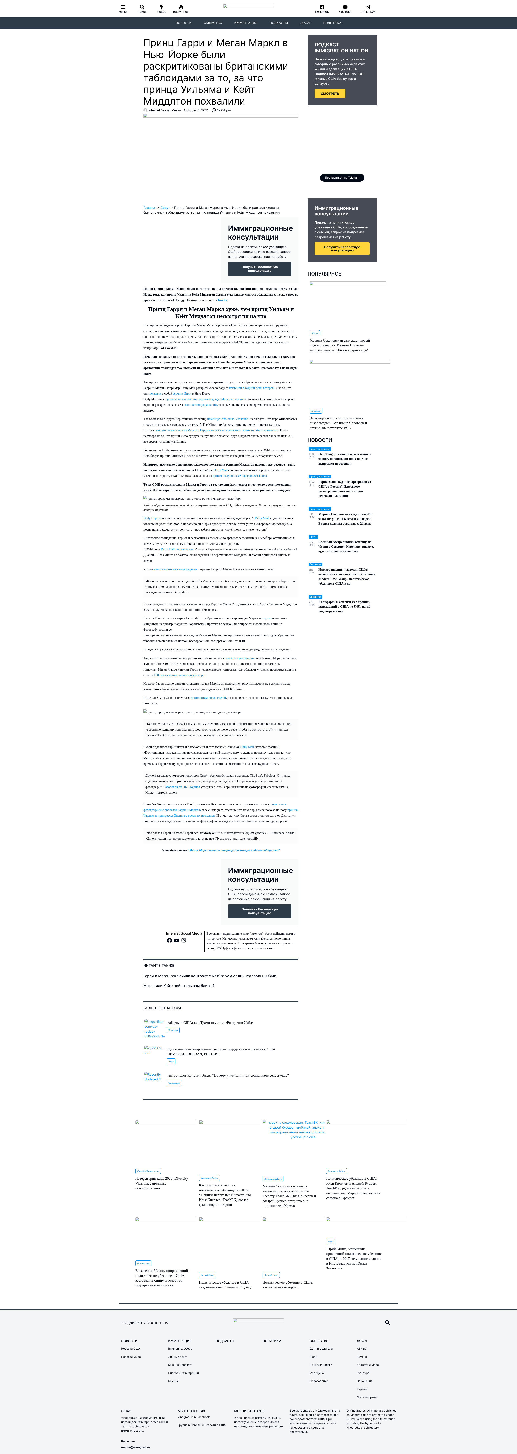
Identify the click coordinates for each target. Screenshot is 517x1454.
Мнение (173, 1381)
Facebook (322, 12)
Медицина (317, 1373)
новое (161, 11)
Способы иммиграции (148, 1171)
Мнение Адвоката (180, 1364)
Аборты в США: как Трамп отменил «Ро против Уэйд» (211, 1023)
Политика (332, 22)
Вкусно (362, 1356)
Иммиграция (245, 22)
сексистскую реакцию (240, 658)
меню (123, 11)
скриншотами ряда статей (208, 697)
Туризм (362, 1389)
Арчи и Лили (182, 393)
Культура (315, 411)
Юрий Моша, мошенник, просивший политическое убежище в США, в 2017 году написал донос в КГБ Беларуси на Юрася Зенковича (354, 1258)
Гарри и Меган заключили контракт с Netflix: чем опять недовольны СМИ (210, 976)
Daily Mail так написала (177, 549)
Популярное (324, 274)
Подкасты (279, 22)
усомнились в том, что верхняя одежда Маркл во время (205, 399)
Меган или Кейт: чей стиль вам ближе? (178, 986)
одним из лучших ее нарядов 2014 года (240, 475)
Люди (171, 1061)
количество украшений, (202, 405)
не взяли (155, 393)
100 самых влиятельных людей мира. (179, 675)
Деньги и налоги (321, 1364)
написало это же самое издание (175, 569)
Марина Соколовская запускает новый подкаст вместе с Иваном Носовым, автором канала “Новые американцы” (340, 345)
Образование (319, 1381)
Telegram (368, 12)
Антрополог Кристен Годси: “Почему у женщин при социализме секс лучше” (228, 1075)
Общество (213, 22)
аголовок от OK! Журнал (182, 787)
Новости (183, 22)
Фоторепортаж (367, 1397)
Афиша (314, 333)
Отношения (174, 1083)
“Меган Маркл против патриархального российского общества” (233, 850)
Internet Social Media (184, 933)
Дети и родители (321, 1348)
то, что (266, 618)
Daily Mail (220, 470)
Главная (149, 208)
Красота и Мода (368, 1364)
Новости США (130, 1348)
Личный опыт (207, 1275)
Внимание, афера (209, 1178)
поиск (142, 11)
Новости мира (131, 1356)
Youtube (345, 12)
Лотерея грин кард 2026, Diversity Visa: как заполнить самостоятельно (161, 1183)
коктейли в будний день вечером (251, 388)
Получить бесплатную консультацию (342, 248)
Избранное (180, 11)
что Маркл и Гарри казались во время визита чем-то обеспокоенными (230, 430)
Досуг (305, 22)
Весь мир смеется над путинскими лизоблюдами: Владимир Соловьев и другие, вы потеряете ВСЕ (338, 423)
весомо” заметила (168, 430)
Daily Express (152, 518)
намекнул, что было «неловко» (228, 419)
